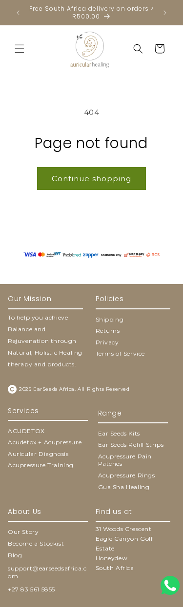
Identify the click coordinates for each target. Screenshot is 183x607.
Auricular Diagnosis (38, 453)
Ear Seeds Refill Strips (131, 444)
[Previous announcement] (18, 12)
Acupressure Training (41, 465)
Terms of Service (120, 353)
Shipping (110, 319)
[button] (19, 48)
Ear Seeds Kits (119, 433)
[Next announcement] (165, 12)
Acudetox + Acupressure (44, 442)
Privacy (107, 342)
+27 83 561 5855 (31, 589)
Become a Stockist (36, 543)
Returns (108, 330)
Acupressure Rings (126, 475)
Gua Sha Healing (124, 487)
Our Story (23, 531)
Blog (15, 555)
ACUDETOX (26, 431)
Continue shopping (91, 178)
